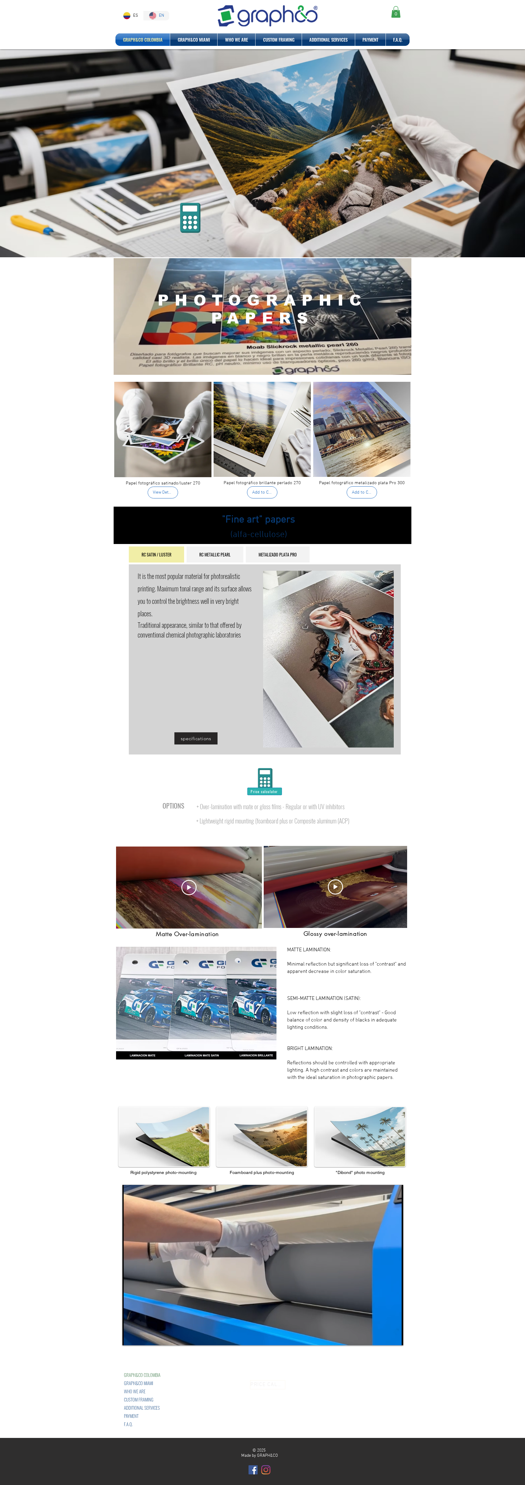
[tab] (156, 554)
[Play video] (189, 887)
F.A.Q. (128, 1424)
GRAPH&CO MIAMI (138, 1383)
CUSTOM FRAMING (138, 1399)
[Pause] (130, 1337)
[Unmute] (141, 1337)
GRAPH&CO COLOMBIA (142, 1374)
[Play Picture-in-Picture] (385, 1337)
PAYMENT (131, 1415)
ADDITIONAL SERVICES (142, 1407)
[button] (396, 12)
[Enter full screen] (395, 1337)
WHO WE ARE (135, 1391)
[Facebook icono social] (253, 1469)
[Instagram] (265, 1469)
